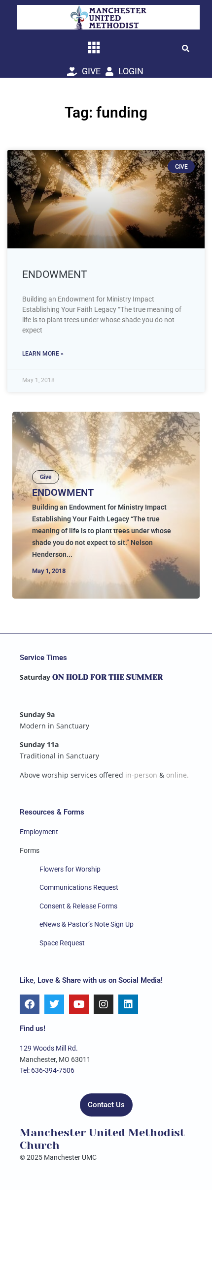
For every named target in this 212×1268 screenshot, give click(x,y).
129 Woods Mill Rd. (49, 1048)
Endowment (54, 274)
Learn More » (43, 353)
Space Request (62, 943)
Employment (39, 832)
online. (177, 775)
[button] (185, 48)
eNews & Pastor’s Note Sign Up (86, 924)
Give (45, 477)
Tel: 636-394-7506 (47, 1070)
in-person (141, 775)
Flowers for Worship (70, 869)
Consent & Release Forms (78, 906)
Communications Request (78, 887)
